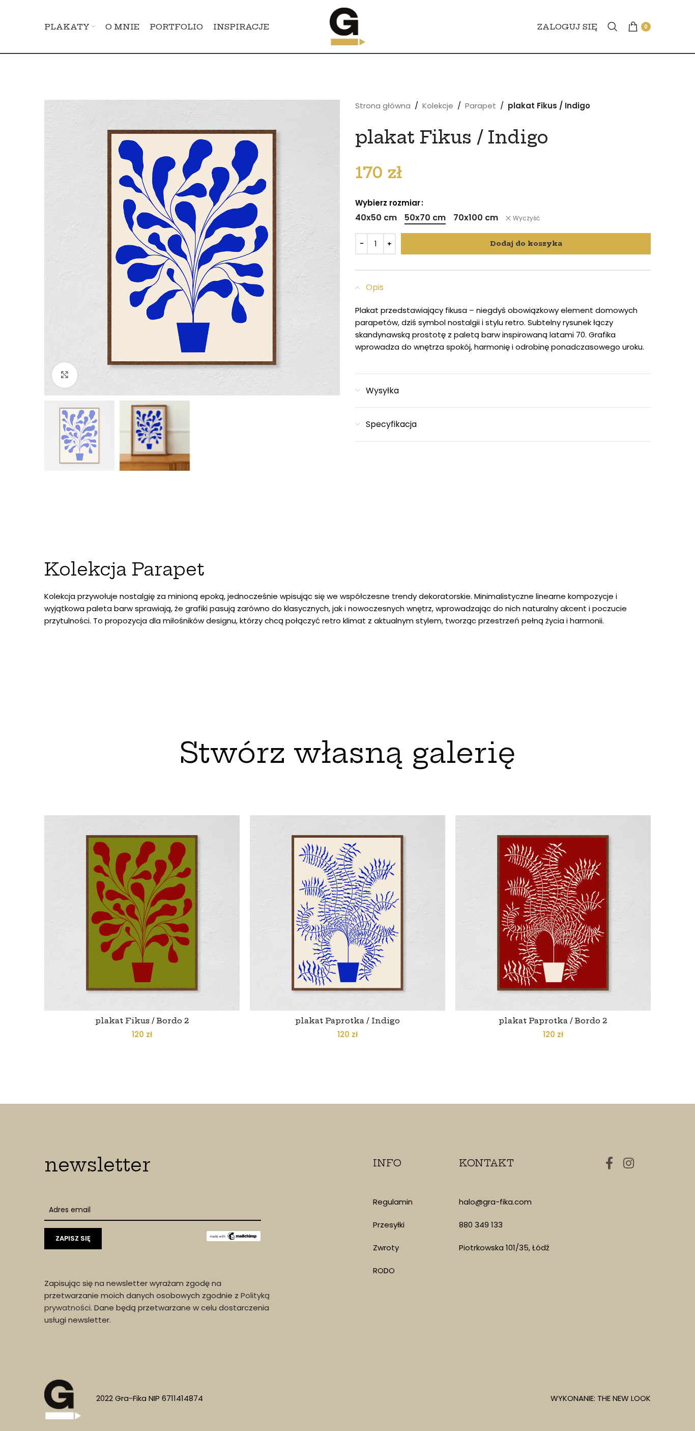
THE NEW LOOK (624, 1398)
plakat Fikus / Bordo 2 (142, 1020)
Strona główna (383, 105)
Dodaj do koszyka (526, 243)
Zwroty (386, 1247)
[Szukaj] (612, 26)
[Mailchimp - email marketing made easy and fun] (233, 1235)
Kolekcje (437, 105)
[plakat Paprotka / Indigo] (347, 913)
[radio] (376, 218)
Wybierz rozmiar (387, 202)
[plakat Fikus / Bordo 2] (142, 913)
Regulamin (393, 1201)
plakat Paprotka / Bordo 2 (553, 1020)
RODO (384, 1270)
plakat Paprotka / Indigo (347, 1020)
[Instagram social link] (628, 1164)
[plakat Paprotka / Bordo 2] (553, 913)
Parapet (480, 105)
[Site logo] (347, 25)
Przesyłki (388, 1224)
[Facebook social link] (609, 1164)
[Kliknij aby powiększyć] (64, 375)
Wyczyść (526, 218)
